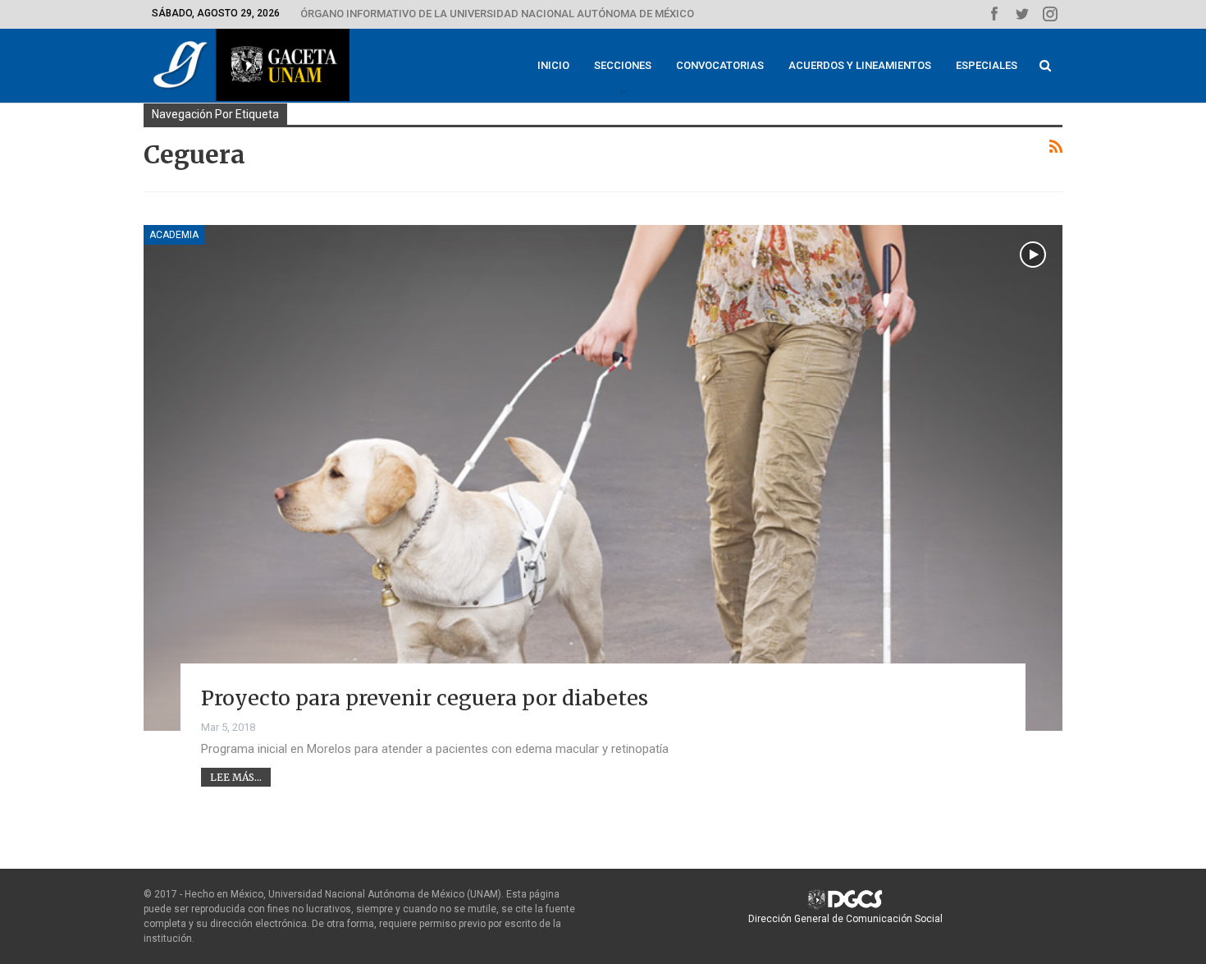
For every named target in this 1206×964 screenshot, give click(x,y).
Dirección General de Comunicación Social (845, 919)
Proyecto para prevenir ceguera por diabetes (424, 698)
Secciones (622, 65)
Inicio (553, 65)
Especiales (986, 65)
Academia (174, 235)
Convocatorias (720, 65)
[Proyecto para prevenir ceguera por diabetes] (603, 478)
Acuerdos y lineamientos (859, 65)
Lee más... (236, 777)
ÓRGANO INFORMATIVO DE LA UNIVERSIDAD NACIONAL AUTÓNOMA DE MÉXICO (497, 13)
